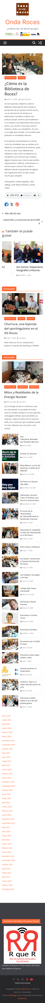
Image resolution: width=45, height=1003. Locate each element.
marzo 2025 (7, 769)
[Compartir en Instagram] (17, 204)
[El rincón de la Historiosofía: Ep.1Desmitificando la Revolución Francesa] (10, 517)
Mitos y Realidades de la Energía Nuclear (21, 394)
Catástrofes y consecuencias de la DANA (21, 221)
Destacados (22, 387)
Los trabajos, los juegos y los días (30, 576)
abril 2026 (6, 724)
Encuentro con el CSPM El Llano (30, 642)
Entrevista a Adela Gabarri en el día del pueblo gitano (29, 700)
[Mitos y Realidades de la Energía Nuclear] (22, 372)
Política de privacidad (22, 983)
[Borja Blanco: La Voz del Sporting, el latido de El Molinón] (10, 470)
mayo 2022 (6, 873)
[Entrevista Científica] (10, 631)
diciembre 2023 (8, 819)
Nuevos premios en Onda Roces (28, 669)
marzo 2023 (7, 844)
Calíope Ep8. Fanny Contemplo (28, 589)
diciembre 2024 (8, 782)
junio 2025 (6, 757)
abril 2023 (6, 840)
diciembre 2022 (8, 856)
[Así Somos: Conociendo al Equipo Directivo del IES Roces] (10, 563)
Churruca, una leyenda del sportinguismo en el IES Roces (21, 328)
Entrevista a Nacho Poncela (28, 603)
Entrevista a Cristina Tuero (28, 616)
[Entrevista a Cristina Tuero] (10, 618)
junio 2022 (6, 868)
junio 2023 (6, 831)
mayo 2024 (6, 798)
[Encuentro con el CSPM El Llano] (10, 645)
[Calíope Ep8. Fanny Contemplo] (10, 592)
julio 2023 (6, 827)
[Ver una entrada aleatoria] (40, 43)
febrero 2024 (7, 811)
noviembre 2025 (8, 744)
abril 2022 (6, 877)
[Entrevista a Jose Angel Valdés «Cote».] (10, 658)
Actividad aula (11, 78)
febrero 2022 (7, 885)
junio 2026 (6, 716)
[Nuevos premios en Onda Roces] (10, 672)
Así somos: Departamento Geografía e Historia (22, 268)
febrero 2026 (7, 732)
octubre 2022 (7, 864)
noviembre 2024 (8, 786)
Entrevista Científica (28, 629)
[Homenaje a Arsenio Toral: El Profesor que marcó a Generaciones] (10, 499)
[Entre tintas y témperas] (10, 548)
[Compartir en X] (12, 204)
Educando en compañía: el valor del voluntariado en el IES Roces (30, 532)
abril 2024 (6, 802)
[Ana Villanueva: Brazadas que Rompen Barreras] (10, 441)
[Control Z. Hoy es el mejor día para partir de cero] (10, 686)
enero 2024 (6, 815)
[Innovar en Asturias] (10, 455)
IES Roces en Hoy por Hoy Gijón (29, 482)
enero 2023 (6, 852)
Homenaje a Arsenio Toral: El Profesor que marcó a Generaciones (29, 498)
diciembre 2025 (8, 740)
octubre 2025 (7, 749)
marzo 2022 (7, 881)
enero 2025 (6, 778)
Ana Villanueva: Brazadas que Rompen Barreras (29, 439)
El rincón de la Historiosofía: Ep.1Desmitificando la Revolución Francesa (29, 515)
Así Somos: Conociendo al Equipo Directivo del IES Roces (30, 561)
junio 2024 (6, 794)
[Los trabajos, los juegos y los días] (10, 578)
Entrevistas (34, 387)
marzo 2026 (7, 728)
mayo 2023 (6, 835)
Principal (31, 318)
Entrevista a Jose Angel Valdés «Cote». (29, 656)
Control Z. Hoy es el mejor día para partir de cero (30, 684)
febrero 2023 (7, 848)
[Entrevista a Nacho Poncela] (10, 605)
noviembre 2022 (8, 860)
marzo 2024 (7, 806)
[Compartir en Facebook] (6, 204)
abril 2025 (6, 765)
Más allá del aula (13, 213)
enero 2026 (6, 736)
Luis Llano (22, 338)
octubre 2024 (7, 790)
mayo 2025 (6, 761)
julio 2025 (6, 753)
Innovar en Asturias (28, 453)
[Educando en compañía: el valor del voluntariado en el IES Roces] (10, 534)
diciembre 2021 (8, 889)
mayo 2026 (6, 720)
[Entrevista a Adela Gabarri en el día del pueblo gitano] (10, 702)
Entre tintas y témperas (30, 547)
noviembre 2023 (8, 823)
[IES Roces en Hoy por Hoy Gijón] (10, 485)
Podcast (22, 78)
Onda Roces (22, 22)
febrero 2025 (7, 773)
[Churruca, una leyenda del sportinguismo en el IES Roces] (22, 304)
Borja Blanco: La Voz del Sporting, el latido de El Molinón (30, 468)
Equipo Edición (25, 99)
